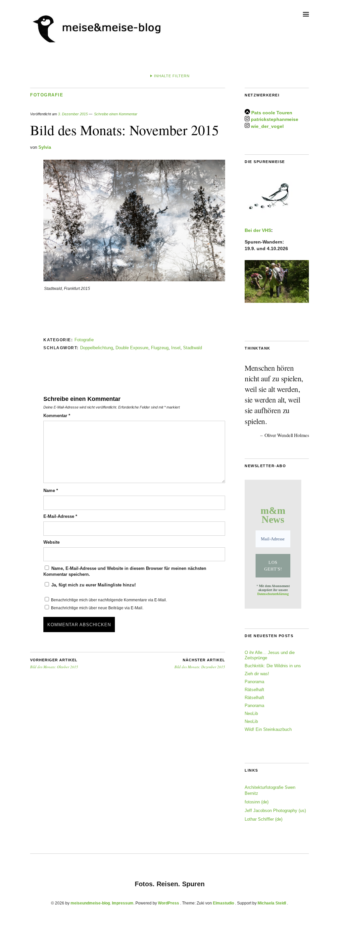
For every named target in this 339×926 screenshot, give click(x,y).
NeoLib (251, 713)
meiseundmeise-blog (90, 903)
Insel (175, 347)
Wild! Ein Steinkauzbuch (268, 729)
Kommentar (56, 415)
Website (51, 542)
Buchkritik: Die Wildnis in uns (273, 665)
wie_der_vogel (267, 126)
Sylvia (44, 147)
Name (50, 490)
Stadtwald (192, 347)
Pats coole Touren (271, 112)
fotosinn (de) (256, 801)
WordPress (168, 903)
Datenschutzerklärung (273, 594)
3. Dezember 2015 (73, 114)
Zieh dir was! (257, 673)
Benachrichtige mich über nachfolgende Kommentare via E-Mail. (109, 600)
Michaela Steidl (272, 903)
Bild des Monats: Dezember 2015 (199, 663)
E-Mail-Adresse (60, 516)
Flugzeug (160, 347)
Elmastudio (223, 903)
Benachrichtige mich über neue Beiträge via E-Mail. (97, 608)
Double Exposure (132, 347)
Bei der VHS (258, 230)
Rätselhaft (254, 689)
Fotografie (46, 94)
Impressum (122, 903)
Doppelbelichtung (96, 347)
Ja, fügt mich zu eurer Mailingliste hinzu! (93, 584)
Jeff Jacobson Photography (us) (275, 810)
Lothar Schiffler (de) (263, 819)
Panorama (254, 681)
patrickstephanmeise (274, 119)
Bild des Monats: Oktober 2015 (54, 663)
